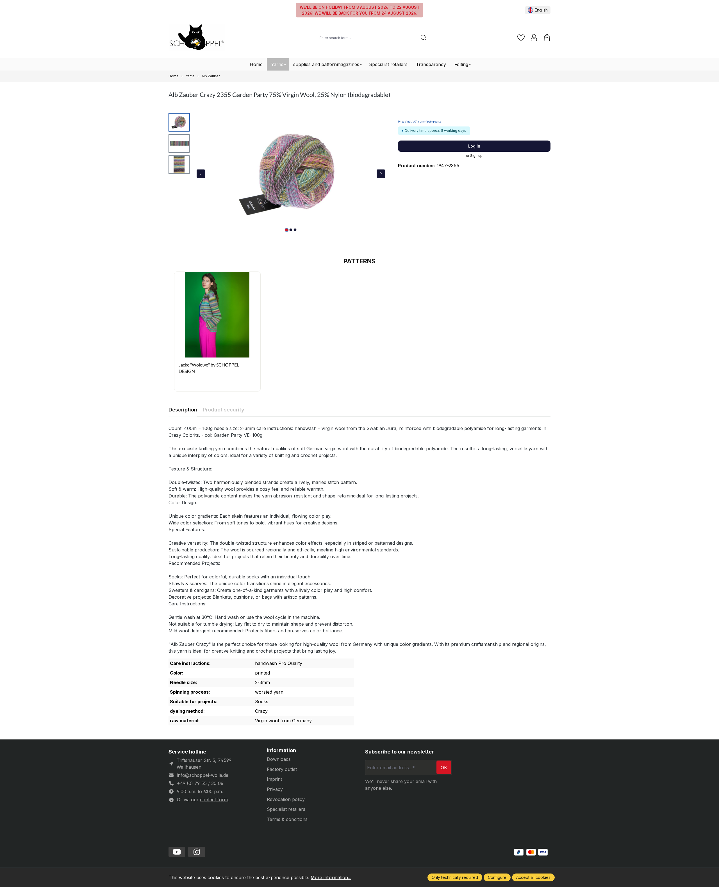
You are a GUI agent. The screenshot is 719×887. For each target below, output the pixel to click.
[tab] (183, 409)
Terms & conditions (287, 819)
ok (444, 767)
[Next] (381, 173)
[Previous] (201, 173)
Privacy (275, 789)
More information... (331, 877)
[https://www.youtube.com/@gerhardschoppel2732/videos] (177, 852)
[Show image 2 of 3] (290, 229)
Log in (474, 146)
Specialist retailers (286, 809)
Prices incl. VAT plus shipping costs (419, 121)
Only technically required (455, 877)
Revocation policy (286, 799)
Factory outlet (282, 769)
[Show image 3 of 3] (294, 229)
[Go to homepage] (197, 37)
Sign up (476, 155)
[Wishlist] (521, 37)
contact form (214, 799)
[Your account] (534, 37)
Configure (497, 877)
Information (281, 750)
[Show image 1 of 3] (286, 229)
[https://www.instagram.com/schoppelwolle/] (196, 852)
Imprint (274, 779)
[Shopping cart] (546, 37)
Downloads (279, 759)
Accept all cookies (533, 877)
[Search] (423, 37)
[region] (277, 173)
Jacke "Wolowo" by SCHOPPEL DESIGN (209, 368)
